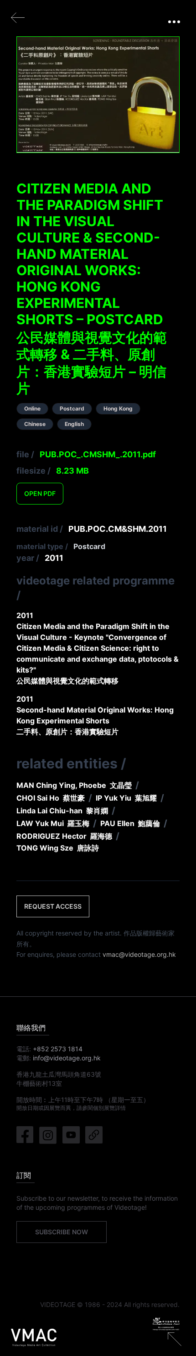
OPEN (40, 493)
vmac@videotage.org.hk (139, 954)
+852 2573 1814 (58, 1049)
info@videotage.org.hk (67, 1058)
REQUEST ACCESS (53, 906)
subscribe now (61, 1232)
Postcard (89, 546)
